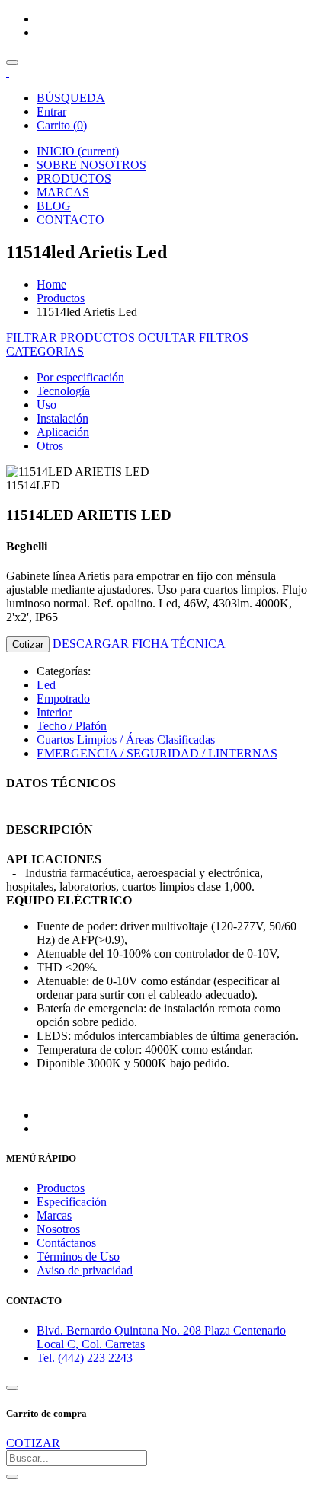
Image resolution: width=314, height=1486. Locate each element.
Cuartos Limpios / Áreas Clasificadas (126, 739)
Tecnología (63, 390)
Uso (46, 404)
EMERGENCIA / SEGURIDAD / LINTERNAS (157, 753)
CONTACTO (70, 219)
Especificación (72, 1201)
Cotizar (27, 644)
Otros (50, 445)
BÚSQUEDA (71, 97)
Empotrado (63, 698)
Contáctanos (66, 1242)
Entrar (51, 111)
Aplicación (63, 432)
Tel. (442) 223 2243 (85, 1357)
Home (51, 284)
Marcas (54, 1215)
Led (46, 684)
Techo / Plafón (72, 725)
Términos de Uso (78, 1256)
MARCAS (63, 192)
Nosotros (58, 1229)
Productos (61, 298)
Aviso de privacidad (85, 1270)
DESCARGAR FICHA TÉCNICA (139, 643)
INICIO (78, 151)
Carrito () (62, 125)
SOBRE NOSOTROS (91, 164)
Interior (54, 712)
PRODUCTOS (74, 178)
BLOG (54, 205)
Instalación (62, 418)
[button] (45, 351)
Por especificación (80, 377)
